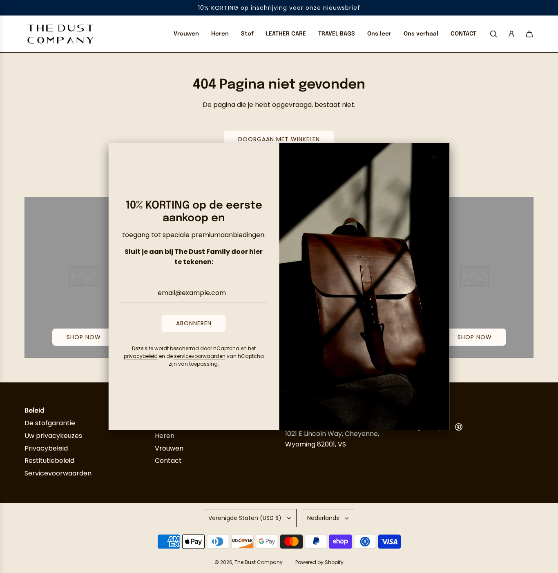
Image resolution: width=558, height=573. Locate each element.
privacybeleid (141, 356)
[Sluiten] (435, 157)
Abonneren (194, 323)
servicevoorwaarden (199, 356)
